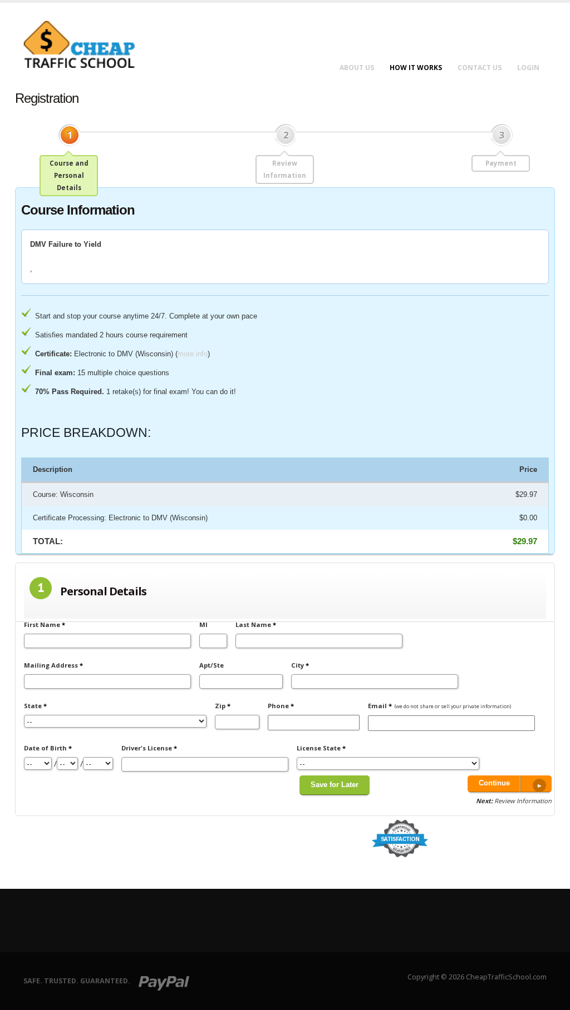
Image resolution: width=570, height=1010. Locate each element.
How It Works (416, 67)
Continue (494, 783)
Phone (281, 705)
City (300, 665)
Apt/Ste (211, 665)
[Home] (85, 43)
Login (528, 67)
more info (193, 354)
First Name (44, 624)
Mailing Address (53, 665)
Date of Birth (48, 748)
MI (203, 624)
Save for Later (334, 785)
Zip (222, 705)
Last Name (255, 624)
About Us (357, 67)
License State (321, 748)
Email (439, 705)
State (35, 705)
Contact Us (480, 67)
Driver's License (149, 748)
